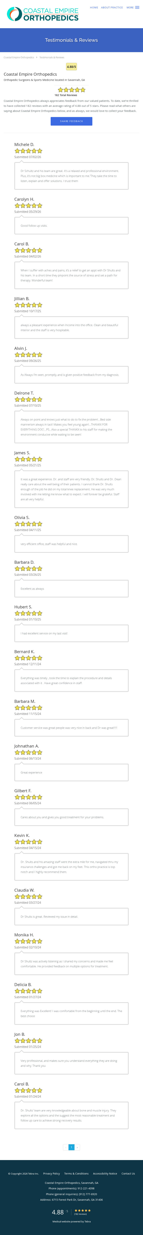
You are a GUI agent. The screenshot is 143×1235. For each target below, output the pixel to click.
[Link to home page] (59, 14)
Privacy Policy (51, 1173)
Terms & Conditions (76, 1173)
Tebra (88, 1221)
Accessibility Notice (105, 1173)
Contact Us (128, 1173)
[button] (137, 7)
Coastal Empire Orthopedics (19, 57)
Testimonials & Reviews (51, 57)
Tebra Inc (33, 1173)
